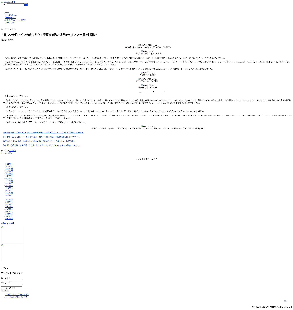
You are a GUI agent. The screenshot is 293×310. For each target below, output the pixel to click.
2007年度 (9, 212)
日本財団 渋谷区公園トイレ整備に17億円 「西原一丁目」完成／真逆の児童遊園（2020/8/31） (41, 137)
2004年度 (9, 219)
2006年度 (9, 214)
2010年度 (9, 204)
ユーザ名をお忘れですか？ (16, 297)
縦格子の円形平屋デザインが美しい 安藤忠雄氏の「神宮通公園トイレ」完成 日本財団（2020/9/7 (42, 133)
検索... (4, 4)
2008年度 (9, 209)
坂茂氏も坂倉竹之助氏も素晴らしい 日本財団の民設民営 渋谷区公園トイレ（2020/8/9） (39, 141)
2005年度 (9, 216)
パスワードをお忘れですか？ (17, 295)
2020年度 (12, 151)
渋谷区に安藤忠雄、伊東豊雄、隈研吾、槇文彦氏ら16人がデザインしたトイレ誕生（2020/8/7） (42, 145)
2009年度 (9, 207)
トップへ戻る (6, 153)
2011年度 (9, 202)
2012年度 (9, 199)
